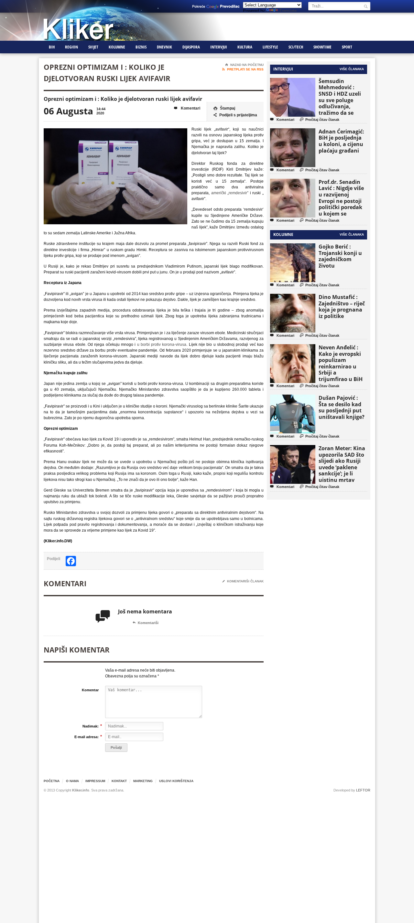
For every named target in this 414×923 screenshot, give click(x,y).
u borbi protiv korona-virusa (162, 344)
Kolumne (117, 47)
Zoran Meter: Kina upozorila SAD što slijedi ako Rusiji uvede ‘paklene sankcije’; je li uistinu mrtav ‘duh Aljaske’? (342, 467)
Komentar (90, 690)
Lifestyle (270, 47)
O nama (72, 781)
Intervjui (218, 47)
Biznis (141, 47)
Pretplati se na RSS (243, 69)
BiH (52, 47)
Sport (347, 47)
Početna (52, 781)
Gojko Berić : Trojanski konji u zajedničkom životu (340, 256)
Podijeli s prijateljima (235, 115)
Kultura (244, 47)
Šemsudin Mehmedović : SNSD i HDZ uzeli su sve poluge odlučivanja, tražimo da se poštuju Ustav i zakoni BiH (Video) (342, 103)
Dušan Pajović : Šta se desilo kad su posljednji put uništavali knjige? (342, 407)
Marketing (143, 781)
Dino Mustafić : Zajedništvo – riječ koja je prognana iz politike (342, 306)
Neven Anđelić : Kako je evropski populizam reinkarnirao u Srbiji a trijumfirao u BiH (341, 363)
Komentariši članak (243, 581)
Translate (288, 10)
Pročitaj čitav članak (319, 119)
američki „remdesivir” (230, 193)
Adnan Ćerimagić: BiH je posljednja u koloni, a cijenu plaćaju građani (341, 141)
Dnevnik (164, 47)
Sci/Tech (296, 47)
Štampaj (224, 108)
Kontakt (119, 781)
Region (71, 47)
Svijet (93, 47)
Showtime (322, 47)
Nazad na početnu (244, 65)
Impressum (95, 781)
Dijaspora (191, 47)
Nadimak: (90, 726)
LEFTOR (363, 790)
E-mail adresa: (86, 736)
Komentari (187, 108)
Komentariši (145, 623)
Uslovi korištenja (176, 781)
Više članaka (352, 69)
